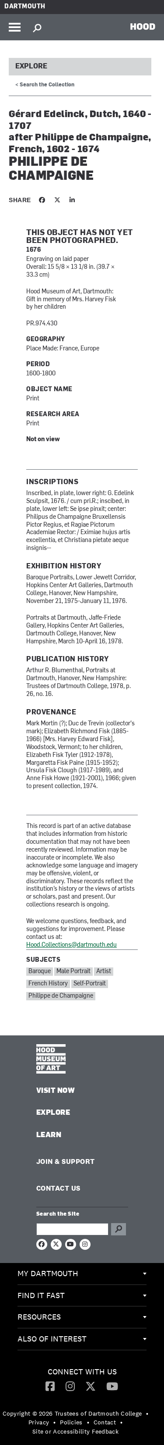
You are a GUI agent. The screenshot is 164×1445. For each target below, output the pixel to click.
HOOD (142, 26)
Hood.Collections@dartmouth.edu (71, 945)
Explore (31, 66)
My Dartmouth (47, 1273)
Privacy (38, 1422)
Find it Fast (41, 1295)
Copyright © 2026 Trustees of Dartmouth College (72, 1413)
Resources (39, 1317)
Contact (105, 1422)
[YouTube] (112, 1386)
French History (48, 984)
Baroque (39, 971)
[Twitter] (90, 1386)
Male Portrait (73, 971)
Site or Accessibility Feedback (75, 1431)
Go (118, 1229)
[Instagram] (70, 1386)
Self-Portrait (89, 984)
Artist (103, 971)
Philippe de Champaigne (60, 996)
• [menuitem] (147, 1413)
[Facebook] (50, 1386)
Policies (71, 1422)
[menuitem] (82, 1274)
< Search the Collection (44, 85)
